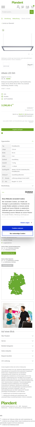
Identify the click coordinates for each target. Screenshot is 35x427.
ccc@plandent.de (7, 243)
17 (21, 59)
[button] (22, 7)
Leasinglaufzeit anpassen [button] (25, 116)
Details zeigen (25, 222)
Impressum (24, 406)
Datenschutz (4, 407)
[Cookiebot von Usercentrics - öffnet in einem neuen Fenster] (25, 192)
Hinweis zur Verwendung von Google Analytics (20, 407)
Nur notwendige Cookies (17, 233)
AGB (20, 406)
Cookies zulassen (17, 228)
